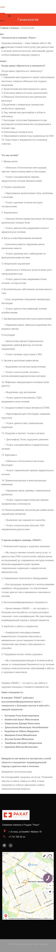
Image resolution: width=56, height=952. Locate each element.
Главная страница (9, 27)
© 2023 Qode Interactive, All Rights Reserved (28, 944)
